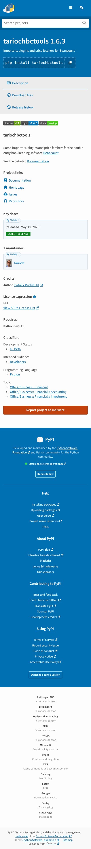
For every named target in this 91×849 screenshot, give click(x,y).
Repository (16, 201)
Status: (46, 464)
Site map (68, 840)
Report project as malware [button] (45, 409)
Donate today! (45, 474)
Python (15, 374)
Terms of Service (44, 640)
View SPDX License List (19, 307)
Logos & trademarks (45, 566)
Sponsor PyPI (45, 611)
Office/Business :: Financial (29, 387)
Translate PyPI (44, 606)
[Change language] (82, 8)
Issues (13, 194)
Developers (18, 361)
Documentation (38, 161)
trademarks (21, 836)
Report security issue (45, 645)
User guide (44, 516)
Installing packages (44, 504)
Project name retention (44, 521)
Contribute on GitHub (43, 600)
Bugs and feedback (45, 595)
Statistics (45, 561)
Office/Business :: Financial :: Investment (38, 396)
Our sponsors (45, 572)
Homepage (17, 187)
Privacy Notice (44, 656)
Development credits (44, 617)
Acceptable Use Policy (44, 662)
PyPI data (12, 220)
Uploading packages (44, 510)
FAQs (45, 527)
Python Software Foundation (52, 836)
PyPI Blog (44, 550)
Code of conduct (44, 651)
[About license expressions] (34, 297)
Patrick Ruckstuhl (26, 285)
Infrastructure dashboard (44, 555)
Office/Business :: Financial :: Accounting (38, 391)
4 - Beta (15, 349)
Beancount (51, 152)
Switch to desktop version (45, 675)
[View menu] (70, 8)
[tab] (45, 83)
